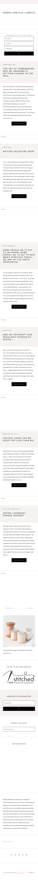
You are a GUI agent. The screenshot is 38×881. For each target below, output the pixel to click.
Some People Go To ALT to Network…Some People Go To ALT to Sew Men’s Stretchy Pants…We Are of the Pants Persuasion (19, 256)
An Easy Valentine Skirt (19, 151)
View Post (19, 123)
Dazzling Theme (22, 872)
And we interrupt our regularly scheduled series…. (17, 337)
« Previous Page (8, 608)
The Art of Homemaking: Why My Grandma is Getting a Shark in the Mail (19, 72)
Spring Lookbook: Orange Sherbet (14, 514)
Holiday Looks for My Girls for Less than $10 (18, 439)
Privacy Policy (8, 842)
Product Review (12, 64)
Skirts (9, 147)
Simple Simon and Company (19, 14)
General (5, 64)
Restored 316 (19, 873)
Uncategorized (11, 245)
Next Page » (31, 608)
